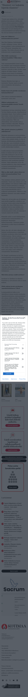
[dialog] (14, 348)
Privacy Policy (22, 379)
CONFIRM (8, 373)
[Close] (25, 318)
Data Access (14, 379)
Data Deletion (5, 379)
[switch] (22, 348)
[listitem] (14, 345)
